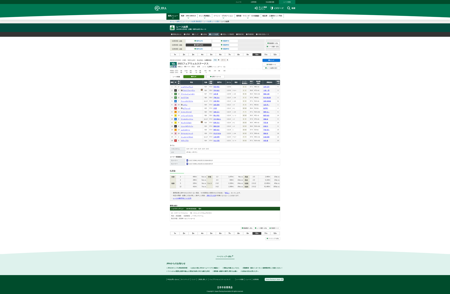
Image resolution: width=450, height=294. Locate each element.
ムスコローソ (185, 130)
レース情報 (287, 2)
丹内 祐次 (216, 90)
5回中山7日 (199, 41)
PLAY (194, 76)
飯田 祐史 (266, 115)
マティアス (185, 140)
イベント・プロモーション (223, 16)
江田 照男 (216, 137)
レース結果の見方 (272, 68)
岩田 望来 (216, 105)
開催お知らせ (177, 34)
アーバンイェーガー (188, 94)
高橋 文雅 (266, 94)
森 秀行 (265, 108)
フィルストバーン (187, 119)
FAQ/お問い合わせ (173, 279)
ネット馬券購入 (204, 16)
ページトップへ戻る (273, 238)
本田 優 (265, 140)
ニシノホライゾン (187, 126)
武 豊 (215, 108)
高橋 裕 (265, 133)
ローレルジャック (187, 133)
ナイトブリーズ (186, 112)
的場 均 (265, 126)
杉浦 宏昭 (266, 137)
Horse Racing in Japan (273, 279)
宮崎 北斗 (216, 112)
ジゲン (185, 105)
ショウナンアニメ (187, 87)
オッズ (196, 34)
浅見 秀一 (266, 105)
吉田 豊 (216, 94)
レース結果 (214, 34)
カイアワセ (185, 97)
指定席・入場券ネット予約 (272, 16)
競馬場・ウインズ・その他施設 (247, 16)
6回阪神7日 (226, 41)
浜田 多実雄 (267, 101)
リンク (193, 279)
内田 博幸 (216, 101)
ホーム (172, 21)
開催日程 (241, 34)
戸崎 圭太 (216, 97)
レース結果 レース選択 (211, 21)
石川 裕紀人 (217, 119)
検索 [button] (293, 8)
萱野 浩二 (266, 112)
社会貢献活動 (270, 2)
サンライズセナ (186, 123)
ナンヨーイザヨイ (187, 137)
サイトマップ (185, 279)
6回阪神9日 (226, 49)
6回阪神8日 (226, 45)
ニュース (238, 2)
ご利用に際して (202, 279)
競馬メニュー (173, 16)
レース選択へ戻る (273, 46)
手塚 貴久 (266, 130)
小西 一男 (266, 90)
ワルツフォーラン (189, 90)
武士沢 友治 (217, 133)
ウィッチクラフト (187, 101)
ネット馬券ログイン (263, 8)
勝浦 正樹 (216, 126)
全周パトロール (216, 76)
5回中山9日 (199, 49)
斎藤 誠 (265, 119)
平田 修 (265, 122)
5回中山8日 (199, 45)
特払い (227, 193)
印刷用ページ (272, 64)
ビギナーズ (278, 8)
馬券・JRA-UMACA (188, 16)
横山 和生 (216, 115)
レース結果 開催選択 (195, 21)
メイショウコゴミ (187, 115)
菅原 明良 (216, 87)
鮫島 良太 (216, 122)
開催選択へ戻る (273, 43)
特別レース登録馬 (228, 34)
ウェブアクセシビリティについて (220, 279)
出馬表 (188, 34)
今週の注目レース (263, 34)
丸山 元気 (216, 140)
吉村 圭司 (266, 87)
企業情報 (253, 2)
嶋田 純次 (216, 130)
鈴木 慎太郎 (267, 97)
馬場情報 (251, 34)
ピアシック (186, 108)
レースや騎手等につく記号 (182, 198)
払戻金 (205, 34)
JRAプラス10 (211, 195)
